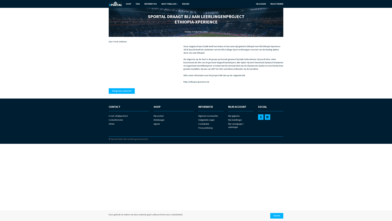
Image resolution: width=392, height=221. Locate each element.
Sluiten (276, 215)
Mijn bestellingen (235, 120)
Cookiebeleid (203, 124)
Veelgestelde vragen (206, 120)
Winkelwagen (159, 120)
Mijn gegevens (234, 116)
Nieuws (185, 3)
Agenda (157, 124)
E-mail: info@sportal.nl (118, 116)
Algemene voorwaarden (208, 116)
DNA (138, 3)
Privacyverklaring (205, 128)
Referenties (150, 3)
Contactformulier (116, 120)
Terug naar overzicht (122, 90)
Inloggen (261, 3)
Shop (128, 3)
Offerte (111, 124)
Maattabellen (168, 3)
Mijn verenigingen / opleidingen (236, 125)
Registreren (276, 3)
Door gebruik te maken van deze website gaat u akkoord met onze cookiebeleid (146, 214)
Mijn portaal (159, 116)
